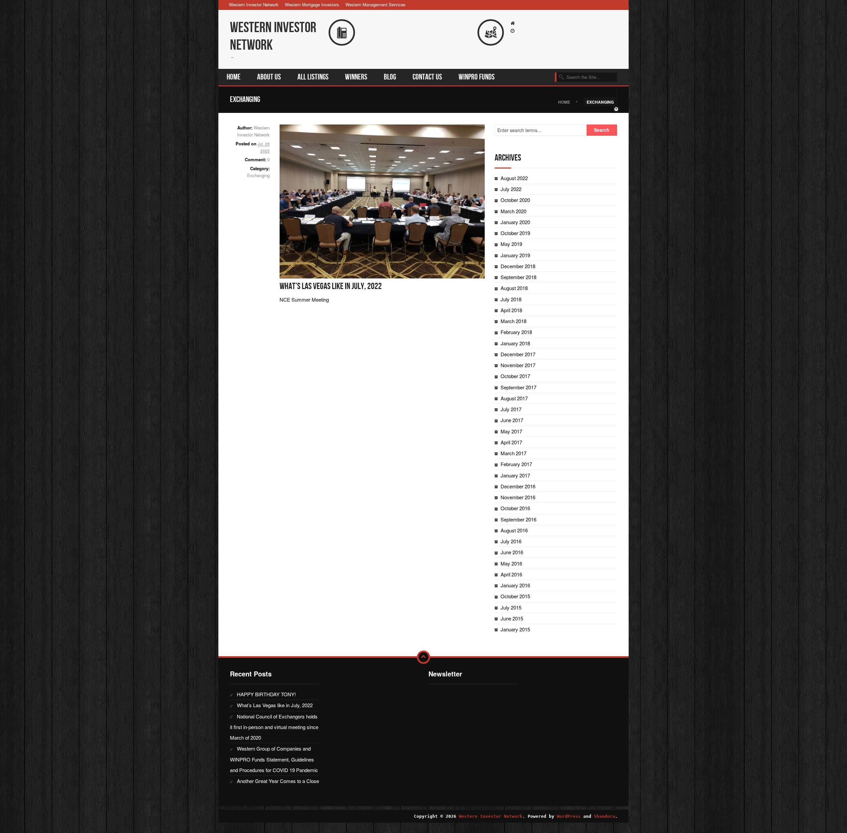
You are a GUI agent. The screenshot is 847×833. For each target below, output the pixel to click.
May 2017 (511, 431)
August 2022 (514, 177)
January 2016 (515, 585)
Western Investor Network (254, 4)
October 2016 (515, 508)
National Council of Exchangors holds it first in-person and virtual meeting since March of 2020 (274, 727)
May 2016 (511, 563)
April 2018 (511, 310)
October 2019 (515, 232)
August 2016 (514, 530)
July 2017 (511, 409)
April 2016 (511, 574)
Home (564, 102)
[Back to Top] (423, 657)
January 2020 (515, 222)
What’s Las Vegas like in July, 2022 (331, 286)
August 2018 (514, 287)
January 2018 (515, 343)
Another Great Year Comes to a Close (278, 780)
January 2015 (515, 629)
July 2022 (511, 188)
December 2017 (518, 354)
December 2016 (518, 486)
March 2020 (513, 211)
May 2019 (511, 243)
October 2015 (515, 596)
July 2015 (511, 607)
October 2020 (515, 199)
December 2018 (518, 266)
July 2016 (511, 541)
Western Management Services (375, 4)
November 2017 (518, 365)
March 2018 (513, 321)
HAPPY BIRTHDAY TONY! (266, 694)
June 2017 (512, 419)
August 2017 (514, 398)
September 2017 (518, 387)
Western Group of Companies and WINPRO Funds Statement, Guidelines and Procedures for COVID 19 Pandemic (274, 759)
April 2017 (511, 442)
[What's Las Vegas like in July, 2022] (382, 200)
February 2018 (516, 331)
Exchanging (258, 175)
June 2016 (512, 552)
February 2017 (516, 464)
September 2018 (518, 276)
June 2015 (512, 618)
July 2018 (511, 299)
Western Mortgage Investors (312, 4)
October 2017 (515, 375)
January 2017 (515, 475)
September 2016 (518, 519)
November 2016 (518, 497)
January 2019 (515, 255)
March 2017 (513, 453)
